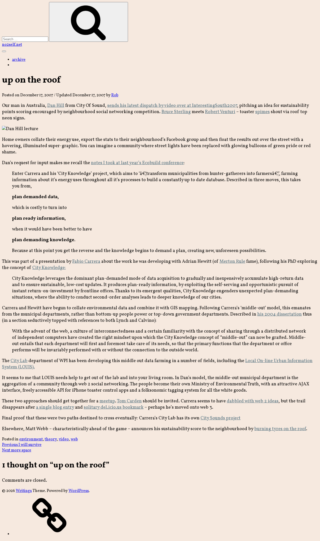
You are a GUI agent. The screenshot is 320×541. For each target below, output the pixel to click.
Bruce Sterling (176, 112)
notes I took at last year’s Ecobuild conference (137, 163)
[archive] (49, 534)
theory (51, 439)
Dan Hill (55, 106)
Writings (24, 491)
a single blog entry (55, 407)
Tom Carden (129, 401)
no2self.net (12, 45)
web (74, 439)
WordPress (78, 491)
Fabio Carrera (86, 261)
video (64, 439)
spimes (262, 112)
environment (31, 439)
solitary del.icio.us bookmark (114, 407)
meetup (107, 401)
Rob (114, 95)
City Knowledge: (49, 268)
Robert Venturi (220, 112)
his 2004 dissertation (279, 314)
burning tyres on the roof (280, 429)
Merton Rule (232, 261)
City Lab (19, 361)
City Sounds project (220, 418)
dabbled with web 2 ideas (252, 401)
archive (19, 60)
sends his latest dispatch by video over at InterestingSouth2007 (172, 106)
